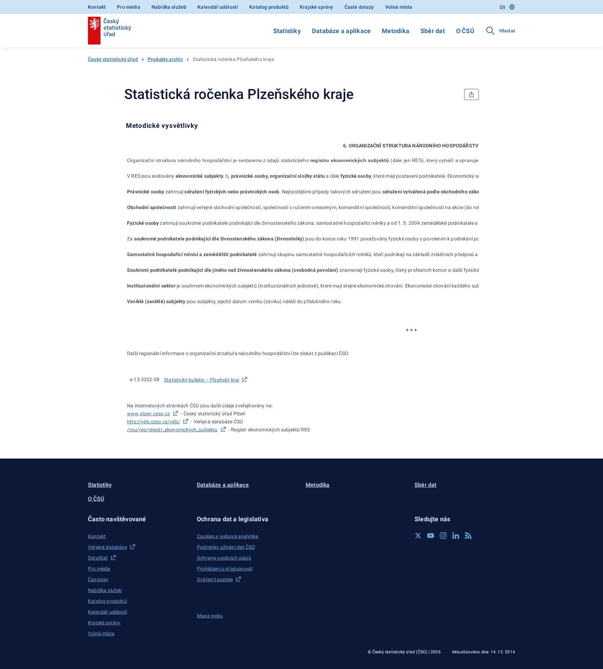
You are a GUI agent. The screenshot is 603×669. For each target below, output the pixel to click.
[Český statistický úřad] (109, 31)
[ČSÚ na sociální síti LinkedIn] (455, 535)
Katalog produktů (269, 7)
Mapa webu (210, 615)
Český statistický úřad (113, 59)
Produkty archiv (165, 59)
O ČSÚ (465, 30)
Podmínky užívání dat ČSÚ (226, 547)
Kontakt (97, 7)
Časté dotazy (359, 7)
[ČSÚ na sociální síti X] (418, 535)
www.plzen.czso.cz (148, 413)
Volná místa (398, 7)
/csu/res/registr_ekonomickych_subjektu (172, 429)
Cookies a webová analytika (228, 536)
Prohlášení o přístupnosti (224, 568)
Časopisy (98, 579)
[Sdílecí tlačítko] (471, 94)
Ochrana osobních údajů (224, 558)
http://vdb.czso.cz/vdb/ (153, 421)
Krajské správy (316, 7)
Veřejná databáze (107, 547)
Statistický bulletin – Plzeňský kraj (201, 380)
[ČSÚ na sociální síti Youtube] (430, 535)
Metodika (395, 30)
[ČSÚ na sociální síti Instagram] (443, 535)
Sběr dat (432, 30)
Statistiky (287, 30)
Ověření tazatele (215, 579)
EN (502, 7)
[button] (138, 519)
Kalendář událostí (218, 7)
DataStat (98, 558)
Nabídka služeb (168, 7)
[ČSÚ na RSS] (468, 535)
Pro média (128, 7)
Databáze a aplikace (341, 30)
